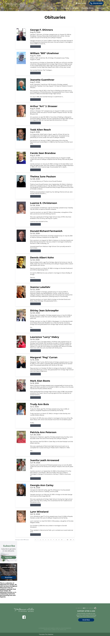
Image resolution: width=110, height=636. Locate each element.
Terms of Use (55, 629)
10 (61, 539)
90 (70, 539)
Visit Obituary (35, 46)
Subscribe (8, 557)
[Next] (73, 540)
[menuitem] (55, 8)
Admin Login (63, 629)
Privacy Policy (47, 629)
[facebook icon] (24, 617)
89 (67, 539)
